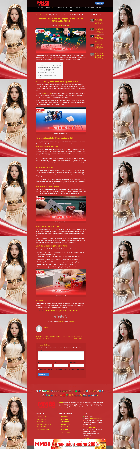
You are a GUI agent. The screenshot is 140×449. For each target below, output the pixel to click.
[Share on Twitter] (58, 316)
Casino (53, 7)
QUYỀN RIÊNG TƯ (41, 422)
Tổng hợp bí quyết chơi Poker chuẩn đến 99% (48, 67)
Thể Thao (59, 7)
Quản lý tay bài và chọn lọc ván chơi (47, 72)
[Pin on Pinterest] (63, 316)
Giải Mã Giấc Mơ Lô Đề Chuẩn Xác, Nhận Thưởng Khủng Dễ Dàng (99, 56)
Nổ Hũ (76, 7)
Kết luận (39, 77)
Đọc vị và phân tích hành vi (45, 70)
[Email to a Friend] (61, 316)
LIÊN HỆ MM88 (42, 416)
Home (37, 15)
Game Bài (65, 7)
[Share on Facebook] (55, 316)
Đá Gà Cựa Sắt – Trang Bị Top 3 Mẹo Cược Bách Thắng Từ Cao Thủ (99, 47)
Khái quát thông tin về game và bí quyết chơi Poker (50, 65)
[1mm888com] (43, 3)
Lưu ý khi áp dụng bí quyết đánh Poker (47, 75)
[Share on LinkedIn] (66, 316)
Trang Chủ (40, 7)
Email (55, 362)
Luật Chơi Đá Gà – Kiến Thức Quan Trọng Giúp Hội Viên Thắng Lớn (99, 30)
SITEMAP (87, 438)
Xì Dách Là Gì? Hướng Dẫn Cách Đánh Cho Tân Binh (62, 311)
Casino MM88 (43, 15)
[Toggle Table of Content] (60, 63)
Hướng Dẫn (98, 7)
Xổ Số (80, 7)
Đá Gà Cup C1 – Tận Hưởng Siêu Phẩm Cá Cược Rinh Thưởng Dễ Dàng (99, 22)
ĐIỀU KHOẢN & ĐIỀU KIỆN (44, 424)
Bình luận (40, 350)
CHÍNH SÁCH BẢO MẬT (43, 427)
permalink (72, 321)
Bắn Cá (71, 7)
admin (67, 25)
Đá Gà (85, 7)
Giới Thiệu (47, 7)
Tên (39, 362)
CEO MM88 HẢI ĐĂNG (43, 429)
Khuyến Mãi (91, 7)
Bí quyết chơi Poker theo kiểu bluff (47, 74)
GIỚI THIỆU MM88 (42, 419)
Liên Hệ (70, 10)
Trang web (73, 362)
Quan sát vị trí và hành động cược (47, 69)
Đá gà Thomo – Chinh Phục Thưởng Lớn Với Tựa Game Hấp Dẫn (99, 38)
